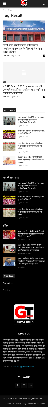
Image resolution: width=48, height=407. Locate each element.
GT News (6, 56)
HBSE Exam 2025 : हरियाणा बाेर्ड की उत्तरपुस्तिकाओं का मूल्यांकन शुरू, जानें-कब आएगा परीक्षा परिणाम (24, 90)
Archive (6, 290)
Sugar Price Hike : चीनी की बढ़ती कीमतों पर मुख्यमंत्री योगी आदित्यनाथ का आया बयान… (31, 159)
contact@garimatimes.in (23, 366)
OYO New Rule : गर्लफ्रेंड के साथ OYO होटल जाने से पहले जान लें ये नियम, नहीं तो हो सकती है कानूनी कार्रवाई (31, 247)
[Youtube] (30, 385)
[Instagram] (24, 385)
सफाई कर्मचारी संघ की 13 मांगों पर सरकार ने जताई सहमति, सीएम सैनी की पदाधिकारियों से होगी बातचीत (31, 119)
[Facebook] (17, 385)
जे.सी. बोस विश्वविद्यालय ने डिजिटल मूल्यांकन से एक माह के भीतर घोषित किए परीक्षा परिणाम (22, 49)
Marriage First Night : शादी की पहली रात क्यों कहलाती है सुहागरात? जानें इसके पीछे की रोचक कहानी (31, 233)
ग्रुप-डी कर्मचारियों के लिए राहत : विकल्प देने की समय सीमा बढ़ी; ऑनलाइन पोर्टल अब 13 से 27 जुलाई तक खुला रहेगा (31, 261)
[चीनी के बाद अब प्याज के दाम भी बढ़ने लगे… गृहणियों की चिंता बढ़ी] (9, 134)
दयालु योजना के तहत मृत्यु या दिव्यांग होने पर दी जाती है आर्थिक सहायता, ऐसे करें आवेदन (30, 146)
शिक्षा (4, 41)
